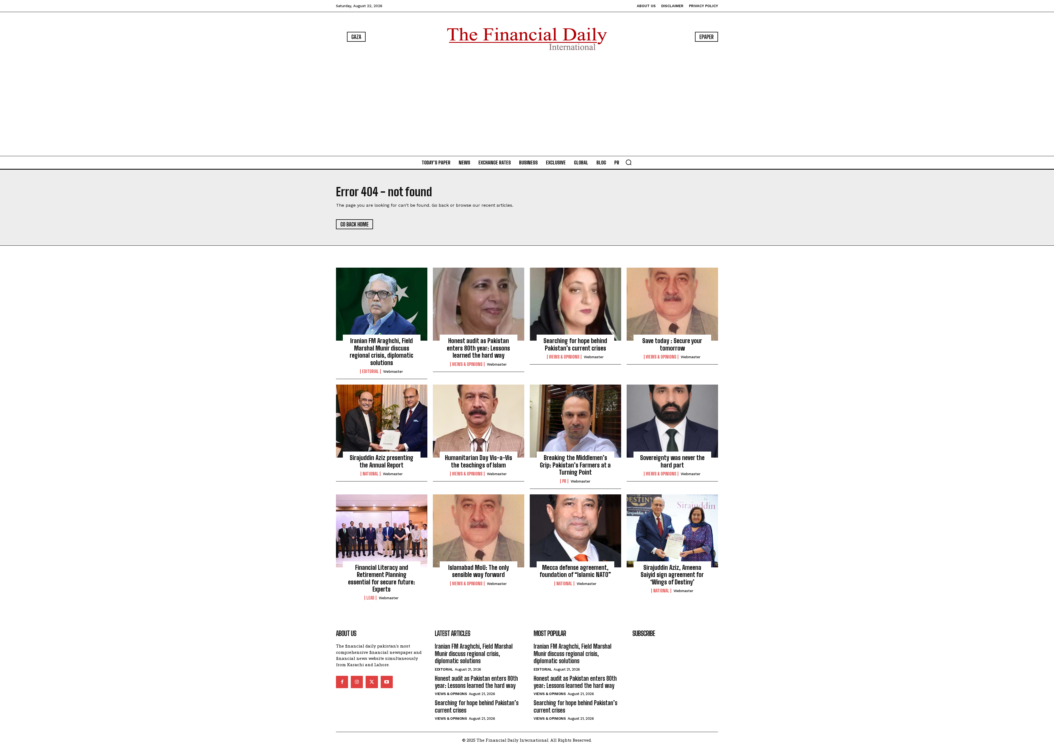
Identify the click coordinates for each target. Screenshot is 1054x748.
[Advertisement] (527, 104)
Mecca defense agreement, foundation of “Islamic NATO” (575, 571)
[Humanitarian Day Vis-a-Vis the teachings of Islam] (478, 421)
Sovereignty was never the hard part (672, 461)
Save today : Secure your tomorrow (672, 344)
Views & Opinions (467, 364)
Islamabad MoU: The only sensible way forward (478, 571)
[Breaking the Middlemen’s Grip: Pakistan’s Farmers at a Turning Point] (575, 421)
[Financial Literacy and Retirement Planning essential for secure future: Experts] (381, 530)
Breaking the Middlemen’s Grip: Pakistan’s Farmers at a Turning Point (575, 465)
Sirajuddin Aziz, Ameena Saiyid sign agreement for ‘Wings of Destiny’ (672, 575)
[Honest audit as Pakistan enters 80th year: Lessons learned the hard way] (478, 304)
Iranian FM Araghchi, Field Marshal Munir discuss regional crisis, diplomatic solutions (381, 351)
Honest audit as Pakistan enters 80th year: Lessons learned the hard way (478, 348)
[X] (372, 682)
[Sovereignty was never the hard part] (672, 421)
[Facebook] (342, 682)
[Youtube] (387, 682)
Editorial (370, 371)
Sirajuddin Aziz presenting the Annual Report (381, 461)
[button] (628, 162)
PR (564, 481)
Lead (370, 598)
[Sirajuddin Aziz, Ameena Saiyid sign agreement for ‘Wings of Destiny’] (672, 530)
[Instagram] (357, 682)
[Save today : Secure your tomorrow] (672, 304)
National (371, 474)
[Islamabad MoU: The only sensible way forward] (478, 530)
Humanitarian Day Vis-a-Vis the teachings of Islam (478, 461)
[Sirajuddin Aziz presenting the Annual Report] (381, 421)
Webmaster (393, 371)
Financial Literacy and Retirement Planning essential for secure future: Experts (381, 578)
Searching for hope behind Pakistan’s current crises (575, 344)
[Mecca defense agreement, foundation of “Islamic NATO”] (575, 530)
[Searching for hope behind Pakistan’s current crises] (575, 304)
